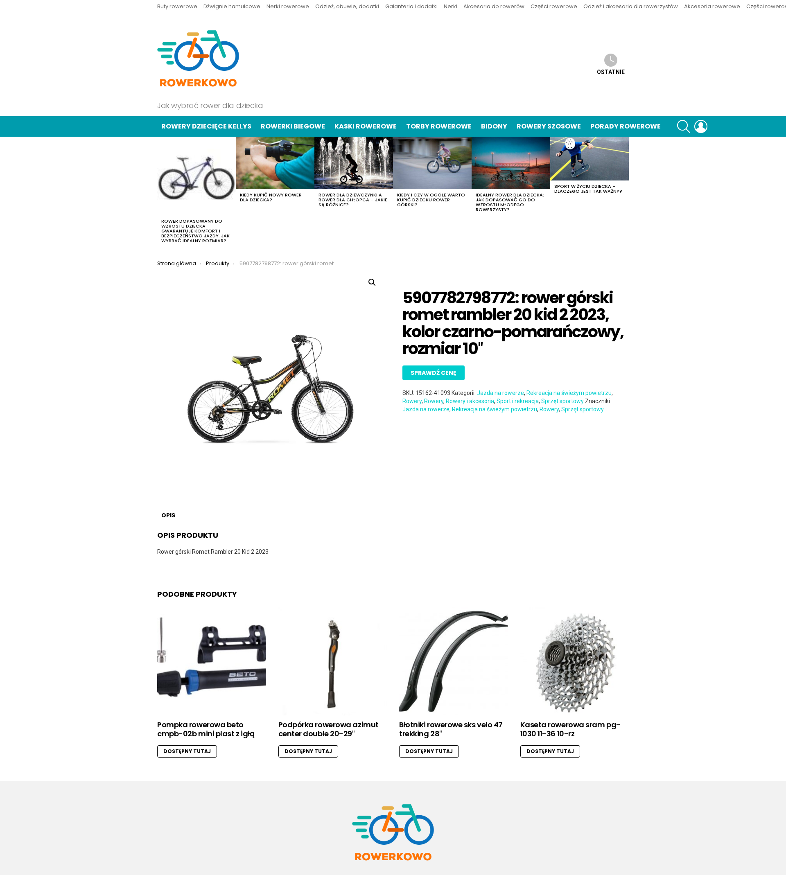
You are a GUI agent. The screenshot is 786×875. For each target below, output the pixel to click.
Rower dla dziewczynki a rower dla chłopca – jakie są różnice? (352, 200)
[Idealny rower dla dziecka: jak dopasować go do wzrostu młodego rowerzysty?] (511, 163)
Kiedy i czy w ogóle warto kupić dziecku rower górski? (431, 200)
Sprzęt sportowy (562, 401)
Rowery (412, 401)
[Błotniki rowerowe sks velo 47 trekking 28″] (453, 661)
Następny (625, 192)
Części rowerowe (554, 6)
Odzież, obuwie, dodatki (347, 6)
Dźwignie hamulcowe (231, 6)
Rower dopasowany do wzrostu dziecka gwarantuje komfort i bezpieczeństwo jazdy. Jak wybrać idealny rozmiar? (195, 231)
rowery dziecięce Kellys (206, 126)
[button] (372, 282)
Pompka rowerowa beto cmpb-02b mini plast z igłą (205, 729)
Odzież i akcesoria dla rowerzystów (630, 6)
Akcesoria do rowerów (493, 6)
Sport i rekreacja (518, 401)
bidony (494, 126)
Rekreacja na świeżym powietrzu (569, 393)
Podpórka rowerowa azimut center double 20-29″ (328, 729)
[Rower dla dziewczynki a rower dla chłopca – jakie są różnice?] (353, 163)
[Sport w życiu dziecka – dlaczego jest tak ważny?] (589, 159)
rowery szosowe (549, 126)
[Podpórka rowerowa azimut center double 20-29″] (332, 661)
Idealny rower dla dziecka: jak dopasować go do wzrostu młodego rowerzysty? (510, 202)
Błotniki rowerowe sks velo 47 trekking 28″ (451, 729)
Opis (168, 515)
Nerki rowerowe (288, 6)
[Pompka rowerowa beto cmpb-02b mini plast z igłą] (211, 661)
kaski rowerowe (365, 126)
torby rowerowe (439, 126)
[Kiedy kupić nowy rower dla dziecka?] (275, 163)
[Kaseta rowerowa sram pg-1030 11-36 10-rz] (574, 661)
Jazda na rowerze (500, 393)
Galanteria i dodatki (411, 6)
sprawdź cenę (433, 373)
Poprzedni (161, 192)
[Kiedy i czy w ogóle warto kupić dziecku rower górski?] (432, 163)
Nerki (450, 6)
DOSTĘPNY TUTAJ (187, 751)
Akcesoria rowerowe (712, 6)
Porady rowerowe (625, 126)
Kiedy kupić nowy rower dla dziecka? (271, 197)
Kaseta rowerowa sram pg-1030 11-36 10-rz (570, 729)
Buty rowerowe (177, 6)
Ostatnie (611, 72)
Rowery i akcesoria (470, 401)
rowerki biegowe (293, 126)
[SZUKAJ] (683, 126)
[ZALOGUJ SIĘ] (700, 126)
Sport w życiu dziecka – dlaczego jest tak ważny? (588, 188)
